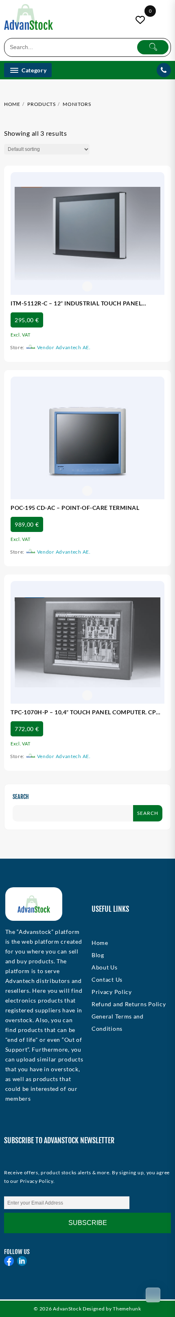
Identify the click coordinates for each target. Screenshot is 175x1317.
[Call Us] (164, 70)
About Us (105, 967)
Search (21, 796)
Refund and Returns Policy (129, 1004)
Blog (98, 954)
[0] (141, 20)
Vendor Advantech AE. (64, 347)
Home (100, 942)
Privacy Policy (112, 991)
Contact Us (107, 979)
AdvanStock (67, 1309)
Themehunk (127, 1309)
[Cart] (153, 1295)
